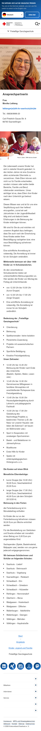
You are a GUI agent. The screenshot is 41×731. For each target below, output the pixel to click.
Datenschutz (30, 723)
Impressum (7, 721)
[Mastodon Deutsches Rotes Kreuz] (37, 666)
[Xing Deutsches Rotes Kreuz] (12, 666)
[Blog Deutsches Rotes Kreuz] (20, 666)
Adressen (6, 723)
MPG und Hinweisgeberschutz (24, 721)
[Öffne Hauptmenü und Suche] (37, 24)
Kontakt (14, 723)
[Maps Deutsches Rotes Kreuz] (28, 666)
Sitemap (21, 723)
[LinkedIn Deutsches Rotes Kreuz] (3, 666)
